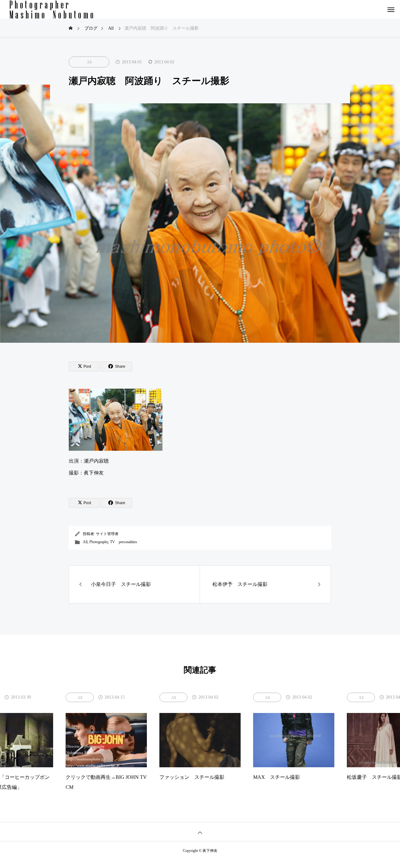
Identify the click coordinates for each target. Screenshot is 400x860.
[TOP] (200, 831)
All (89, 62)
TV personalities (123, 542)
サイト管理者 (107, 534)
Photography (98, 542)
